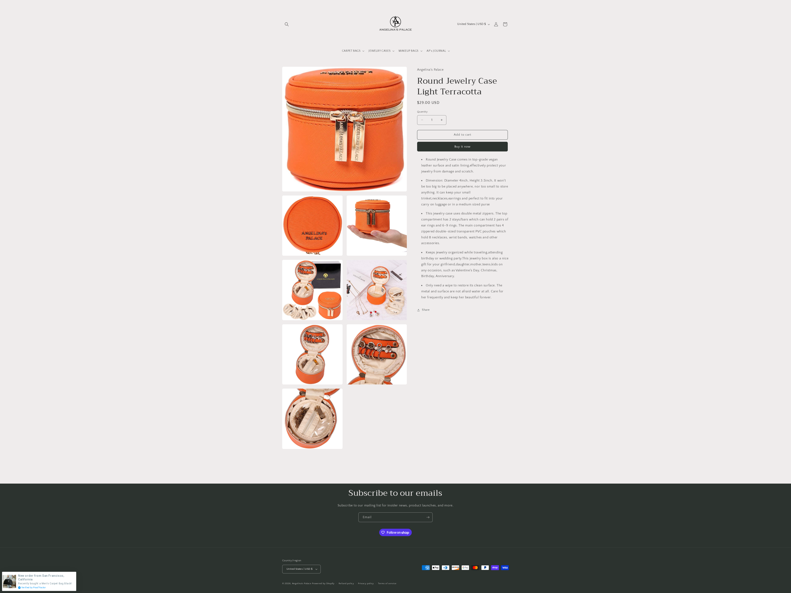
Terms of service (387, 583)
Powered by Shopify (323, 583)
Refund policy (346, 583)
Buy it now (462, 146)
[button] (286, 24)
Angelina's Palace (301, 583)
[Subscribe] (427, 517)
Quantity (422, 111)
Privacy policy (366, 583)
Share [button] (426, 310)
